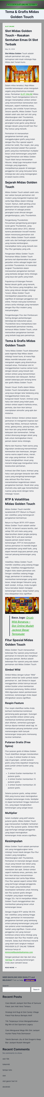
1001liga (8, 960)
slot (4, 1076)
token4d (6, 1064)
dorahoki (6, 1087)
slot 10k (6, 1059)
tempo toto (7, 1070)
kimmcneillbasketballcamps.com (19, 952)
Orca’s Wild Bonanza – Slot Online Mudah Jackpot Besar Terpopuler (23, 625)
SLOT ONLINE (9, 26)
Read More (11, 967)
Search (6, 986)
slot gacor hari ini (10, 1081)
